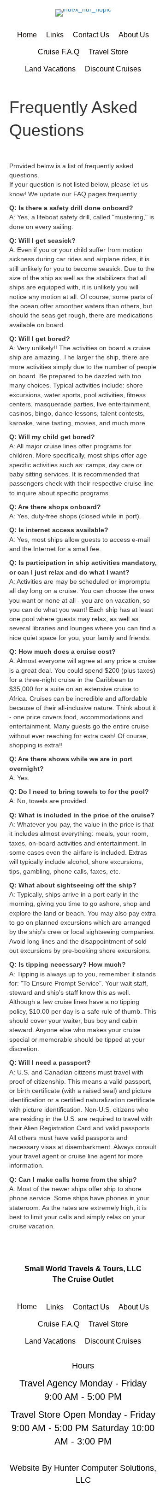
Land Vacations (50, 69)
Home (27, 35)
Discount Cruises (113, 69)
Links (55, 35)
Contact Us (91, 35)
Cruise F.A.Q (58, 52)
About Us (134, 35)
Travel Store (108, 52)
